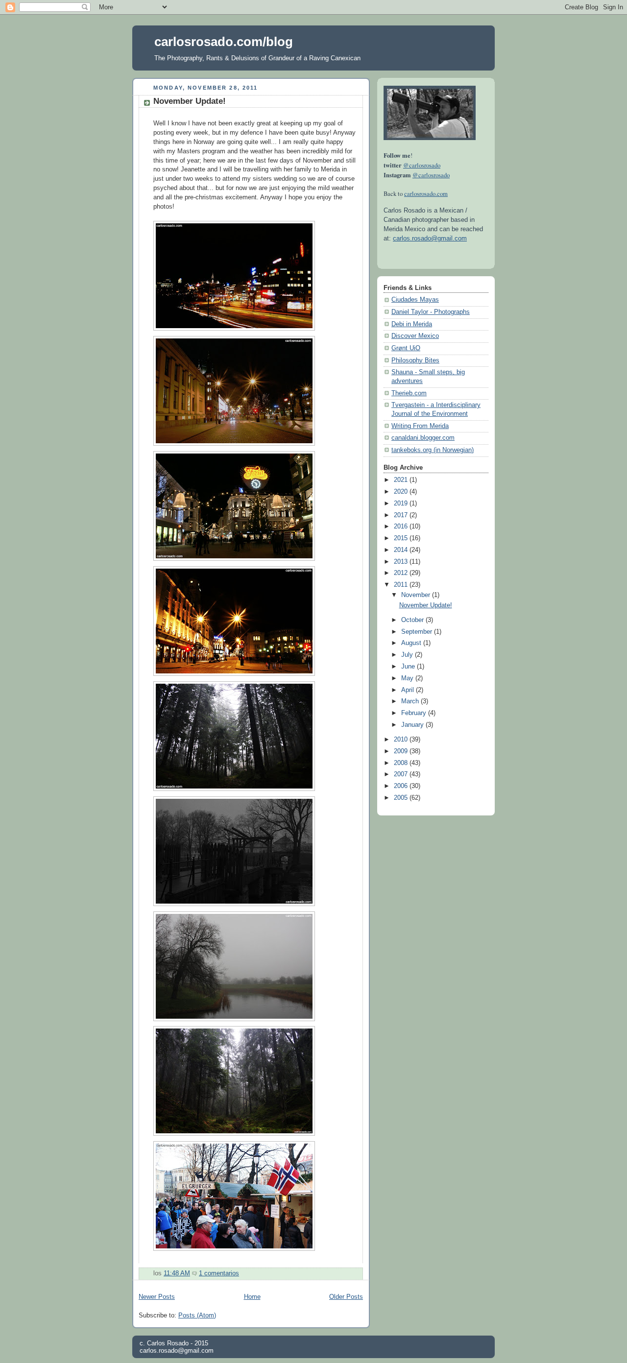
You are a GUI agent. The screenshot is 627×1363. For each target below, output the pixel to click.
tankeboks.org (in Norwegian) (432, 450)
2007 (402, 774)
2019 (402, 503)
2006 (402, 786)
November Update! (189, 101)
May (408, 678)
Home (252, 1296)
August (412, 643)
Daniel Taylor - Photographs (430, 312)
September (417, 631)
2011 (402, 584)
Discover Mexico (415, 336)
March (411, 701)
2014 (402, 550)
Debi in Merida (411, 324)
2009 (402, 751)
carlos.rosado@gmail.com (430, 238)
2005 (402, 797)
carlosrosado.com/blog (223, 41)
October (413, 620)
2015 (402, 538)
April (408, 690)
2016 (402, 526)
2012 (402, 573)
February (414, 713)
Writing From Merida (420, 426)
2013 (402, 561)
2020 (402, 491)
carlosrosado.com (426, 194)
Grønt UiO (405, 348)
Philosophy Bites (415, 360)
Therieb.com (409, 393)
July (408, 654)
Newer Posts (157, 1296)
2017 (402, 515)
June (409, 666)
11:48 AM (177, 1273)
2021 (402, 480)
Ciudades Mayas (415, 299)
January (413, 724)
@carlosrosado (421, 165)
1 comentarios (219, 1273)
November (416, 595)
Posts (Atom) (197, 1315)
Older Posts (346, 1296)
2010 (402, 739)
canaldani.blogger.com (423, 437)
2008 (402, 763)
